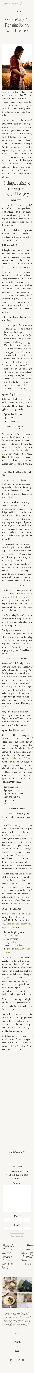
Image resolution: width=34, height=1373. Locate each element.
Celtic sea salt (15, 942)
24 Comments (17, 1152)
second (7, 487)
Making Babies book (14, 758)
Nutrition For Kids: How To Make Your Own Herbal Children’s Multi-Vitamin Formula (7, 1257)
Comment (17, 1183)
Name (17, 1216)
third (15, 487)
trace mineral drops (17, 945)
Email (17, 1225)
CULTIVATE (17, 12)
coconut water (14, 935)
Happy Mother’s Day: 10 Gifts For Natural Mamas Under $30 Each (27, 1255)
